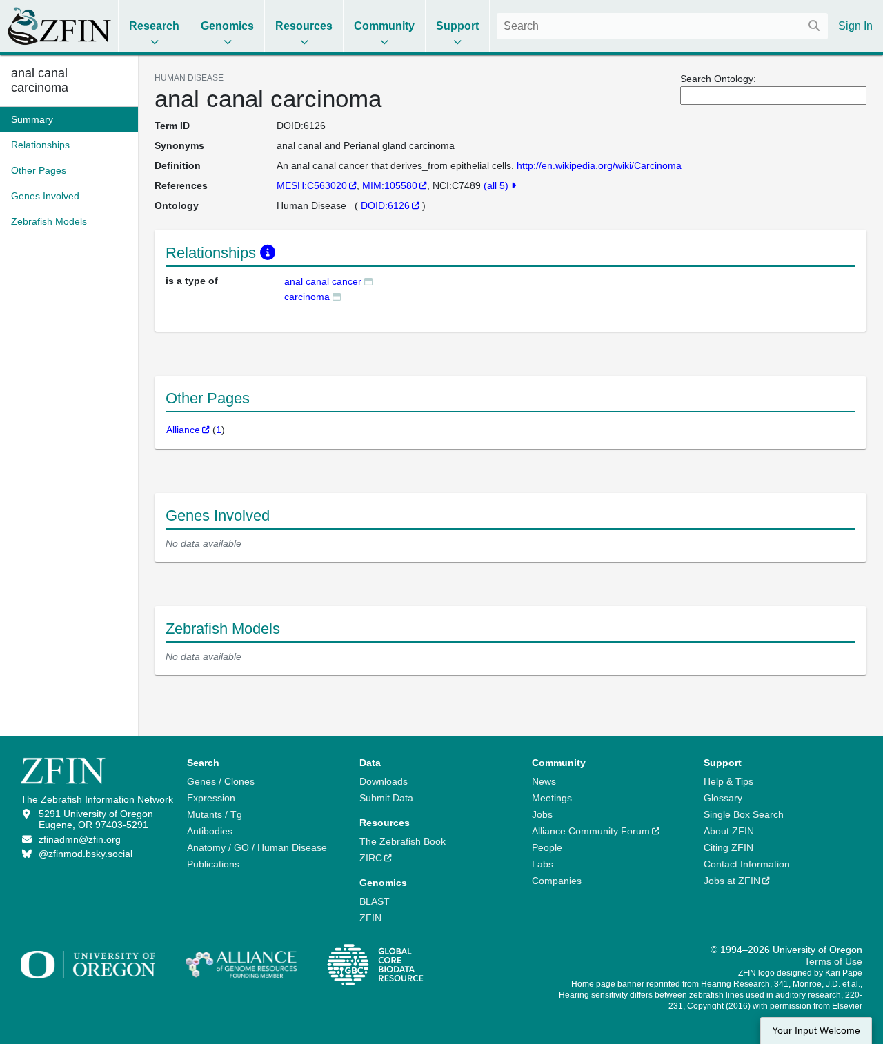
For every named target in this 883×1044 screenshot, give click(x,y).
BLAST (374, 901)
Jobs (542, 814)
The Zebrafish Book (402, 841)
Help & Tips (728, 781)
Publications (213, 864)
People (547, 847)
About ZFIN (729, 830)
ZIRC (370, 857)
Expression (211, 797)
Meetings (552, 797)
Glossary (723, 797)
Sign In (855, 26)
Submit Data (386, 797)
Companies (557, 880)
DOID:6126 (385, 205)
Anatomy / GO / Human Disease (257, 847)
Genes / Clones (221, 781)
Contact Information (747, 864)
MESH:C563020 (312, 185)
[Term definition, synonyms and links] (368, 281)
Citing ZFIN (728, 847)
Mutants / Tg (214, 814)
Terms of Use (833, 961)
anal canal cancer (322, 281)
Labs (542, 864)
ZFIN (370, 917)
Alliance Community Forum (591, 830)
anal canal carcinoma (39, 80)
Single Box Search (744, 814)
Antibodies (209, 830)
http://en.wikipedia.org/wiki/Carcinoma (599, 165)
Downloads (383, 781)
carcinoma (307, 296)
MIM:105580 (389, 185)
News (544, 781)
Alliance (183, 429)
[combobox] (662, 26)
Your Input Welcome (816, 1030)
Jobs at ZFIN (732, 880)
